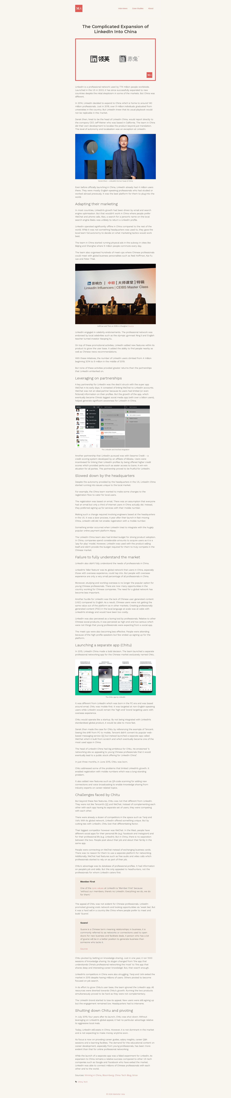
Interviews (122, 8)
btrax (135, 1075)
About (150, 8)
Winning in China (93, 1075)
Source (131, 326)
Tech (85, 1082)
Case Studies (137, 8)
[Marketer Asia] (78, 8)
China (80, 1082)
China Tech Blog (123, 1075)
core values (98, 888)
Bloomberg (108, 1075)
